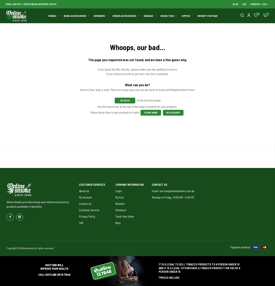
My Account (173, 112)
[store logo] (16, 16)
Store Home (151, 112)
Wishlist (120, 203)
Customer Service (89, 210)
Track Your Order (124, 216)
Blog (235, 4)
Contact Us (85, 203)
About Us (84, 191)
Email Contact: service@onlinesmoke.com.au (31, 4)
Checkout (120, 210)
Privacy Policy (87, 216)
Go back (125, 100)
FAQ (244, 4)
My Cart (119, 197)
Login (118, 191)
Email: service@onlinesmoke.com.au (173, 191)
